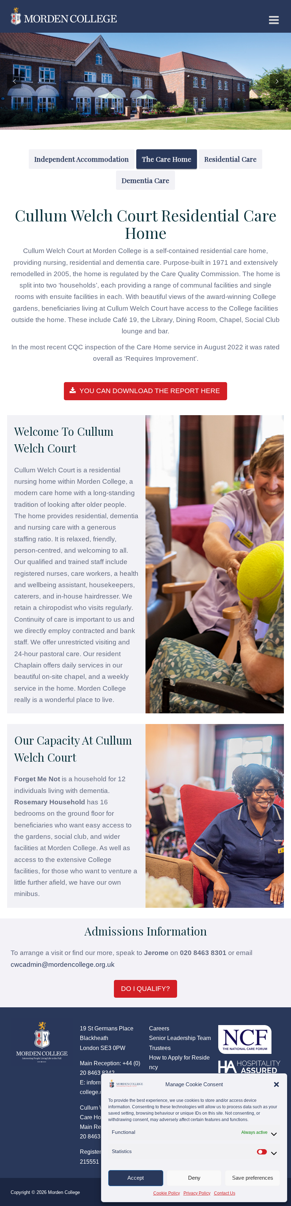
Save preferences (252, 1178)
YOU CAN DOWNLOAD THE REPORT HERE (149, 391)
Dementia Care (145, 180)
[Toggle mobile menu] (274, 20)
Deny (194, 1178)
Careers (159, 1028)
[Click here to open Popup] (244, 1035)
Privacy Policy (196, 1193)
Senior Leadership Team (180, 1038)
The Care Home (166, 159)
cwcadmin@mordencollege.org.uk (63, 964)
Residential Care (230, 159)
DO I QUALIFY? (145, 988)
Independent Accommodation (81, 159)
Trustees (160, 1048)
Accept (135, 1178)
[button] (276, 1084)
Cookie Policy (166, 1193)
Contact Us (224, 1193)
